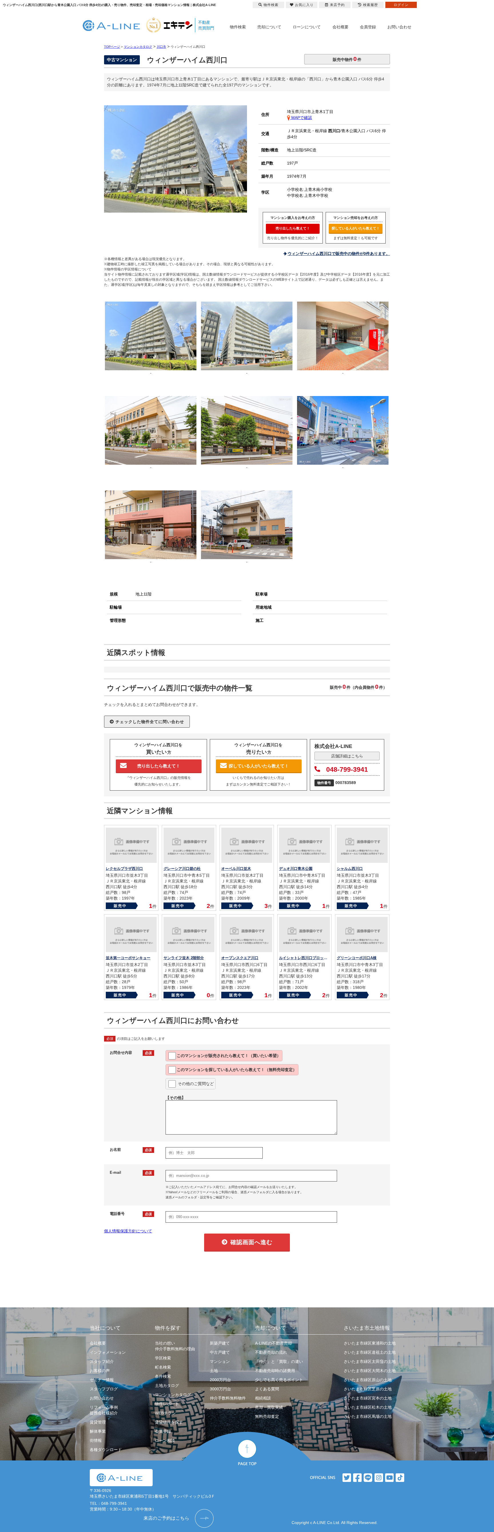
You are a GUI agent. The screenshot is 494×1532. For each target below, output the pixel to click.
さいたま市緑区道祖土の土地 (370, 1352)
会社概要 (340, 27)
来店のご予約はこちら (166, 1518)
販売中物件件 (347, 59)
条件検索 (163, 1376)
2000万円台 (220, 1379)
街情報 (96, 1440)
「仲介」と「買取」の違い (279, 1361)
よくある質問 (267, 1389)
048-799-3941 (347, 769)
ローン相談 (165, 1440)
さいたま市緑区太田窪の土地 (370, 1361)
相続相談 (263, 1398)
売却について (269, 27)
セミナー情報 (102, 1379)
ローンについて (307, 27)
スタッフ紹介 (102, 1361)
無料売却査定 (267, 1416)
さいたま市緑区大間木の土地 (370, 1370)
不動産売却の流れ (271, 1352)
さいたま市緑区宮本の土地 (368, 1398)
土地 (214, 1370)
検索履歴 (370, 5)
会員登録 (368, 27)
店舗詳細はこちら (347, 756)
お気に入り (304, 5)
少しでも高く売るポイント (279, 1379)
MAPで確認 (301, 117)
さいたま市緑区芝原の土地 (368, 1389)
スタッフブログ (104, 1389)
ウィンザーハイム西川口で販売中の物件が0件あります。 (339, 253)
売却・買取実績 (269, 1407)
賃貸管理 (98, 1422)
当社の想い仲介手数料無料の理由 (175, 1346)
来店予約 (337, 5)
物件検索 (238, 27)
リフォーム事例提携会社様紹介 (104, 1410)
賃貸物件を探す (169, 1422)
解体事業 (98, 1431)
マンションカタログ (173, 1394)
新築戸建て (220, 1343)
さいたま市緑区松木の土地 (368, 1407)
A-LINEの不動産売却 (273, 1343)
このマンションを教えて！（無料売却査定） (237, 1069)
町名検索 (163, 1367)
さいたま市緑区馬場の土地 (368, 1416)
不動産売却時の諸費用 (275, 1370)
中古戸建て (220, 1352)
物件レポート (167, 1404)
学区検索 (163, 1358)
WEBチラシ (165, 1413)
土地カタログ (167, 1385)
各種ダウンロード (106, 1449)
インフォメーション (108, 1352)
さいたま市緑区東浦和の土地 (370, 1343)
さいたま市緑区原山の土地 (368, 1379)
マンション (220, 1361)
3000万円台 (220, 1389)
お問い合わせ (399, 27)
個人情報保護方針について (128, 1231)
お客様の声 (100, 1370)
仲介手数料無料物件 (228, 1398)
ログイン (401, 5)
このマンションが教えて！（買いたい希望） (229, 1055)
